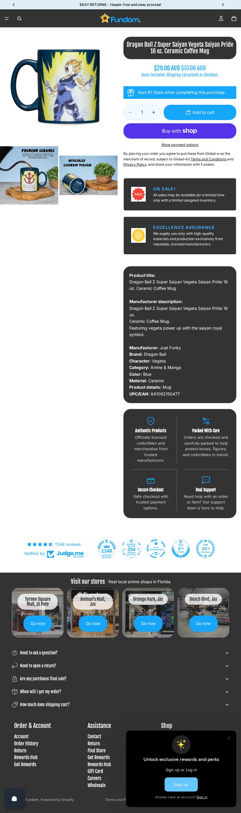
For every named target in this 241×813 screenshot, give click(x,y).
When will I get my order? (40, 691)
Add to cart (204, 112)
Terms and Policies (120, 799)
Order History (26, 744)
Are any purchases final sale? (43, 678)
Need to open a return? (38, 665)
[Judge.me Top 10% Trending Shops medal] (205, 548)
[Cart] (233, 18)
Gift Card (95, 771)
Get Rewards (25, 764)
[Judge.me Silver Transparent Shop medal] (156, 548)
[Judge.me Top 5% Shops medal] (180, 548)
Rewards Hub (26, 757)
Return (20, 750)
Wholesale (97, 785)
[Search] (19, 18)
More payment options (180, 145)
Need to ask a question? (39, 652)
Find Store (97, 750)
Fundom (32, 799)
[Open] (14, 799)
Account (21, 736)
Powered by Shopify (57, 799)
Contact (94, 736)
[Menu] (7, 18)
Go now (38, 623)
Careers (94, 778)
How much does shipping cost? (45, 704)
